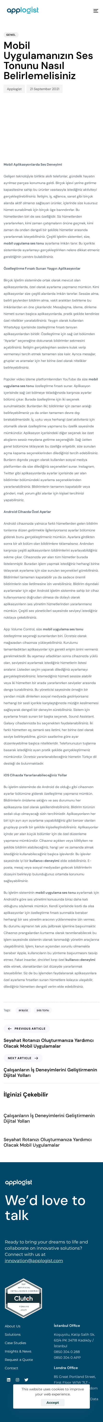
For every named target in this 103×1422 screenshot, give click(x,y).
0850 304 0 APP (67, 1357)
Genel (11, 34)
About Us (12, 1326)
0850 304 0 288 (67, 1352)
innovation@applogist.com (34, 1260)
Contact (11, 1368)
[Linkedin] (8, 1380)
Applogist (14, 89)
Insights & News (18, 1351)
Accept (52, 1402)
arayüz (23, 1010)
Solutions (13, 1334)
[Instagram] (17, 1380)
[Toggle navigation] (82, 10)
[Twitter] (26, 1380)
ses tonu (43, 1010)
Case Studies (15, 1343)
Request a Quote (19, 1360)
